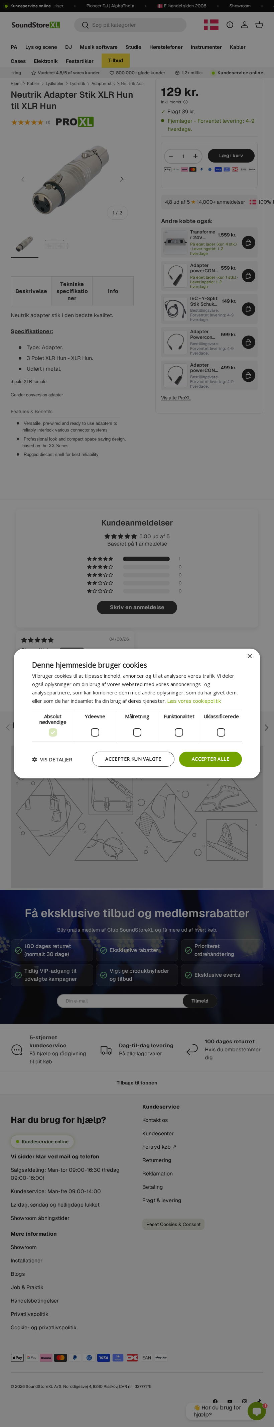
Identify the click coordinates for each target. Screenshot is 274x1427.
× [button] (249, 656)
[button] (52, 759)
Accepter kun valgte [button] (133, 759)
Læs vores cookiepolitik (194, 700)
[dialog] (137, 713)
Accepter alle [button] (210, 759)
